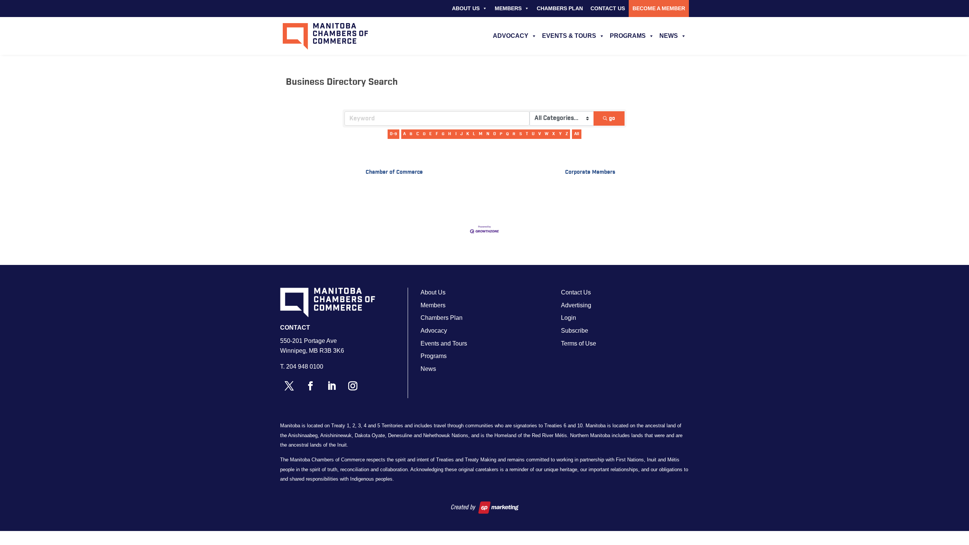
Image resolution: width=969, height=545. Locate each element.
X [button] (553, 134)
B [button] (411, 134)
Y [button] (560, 134)
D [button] (424, 134)
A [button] (404, 134)
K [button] (467, 134)
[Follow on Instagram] (353, 386)
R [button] (514, 134)
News (668, 36)
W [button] (546, 134)
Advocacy (510, 36)
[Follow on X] (289, 386)
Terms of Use (578, 343)
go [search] (612, 118)
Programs (628, 36)
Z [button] (567, 134)
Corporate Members (590, 172)
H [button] (449, 134)
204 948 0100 (304, 366)
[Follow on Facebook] (310, 386)
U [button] (533, 134)
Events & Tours (569, 36)
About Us (466, 8)
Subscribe (574, 330)
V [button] (539, 134)
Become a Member (658, 8)
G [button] (443, 134)
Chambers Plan (560, 8)
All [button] (576, 134)
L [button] (474, 134)
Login (568, 318)
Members (508, 8)
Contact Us (607, 8)
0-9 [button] (393, 134)
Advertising (576, 305)
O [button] (494, 134)
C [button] (417, 134)
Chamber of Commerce (394, 172)
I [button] (455, 134)
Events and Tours (444, 343)
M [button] (480, 134)
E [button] (430, 134)
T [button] (527, 134)
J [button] (461, 134)
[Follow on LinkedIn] (331, 386)
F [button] (437, 134)
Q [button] (507, 134)
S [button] (520, 134)
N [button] (487, 134)
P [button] (501, 134)
